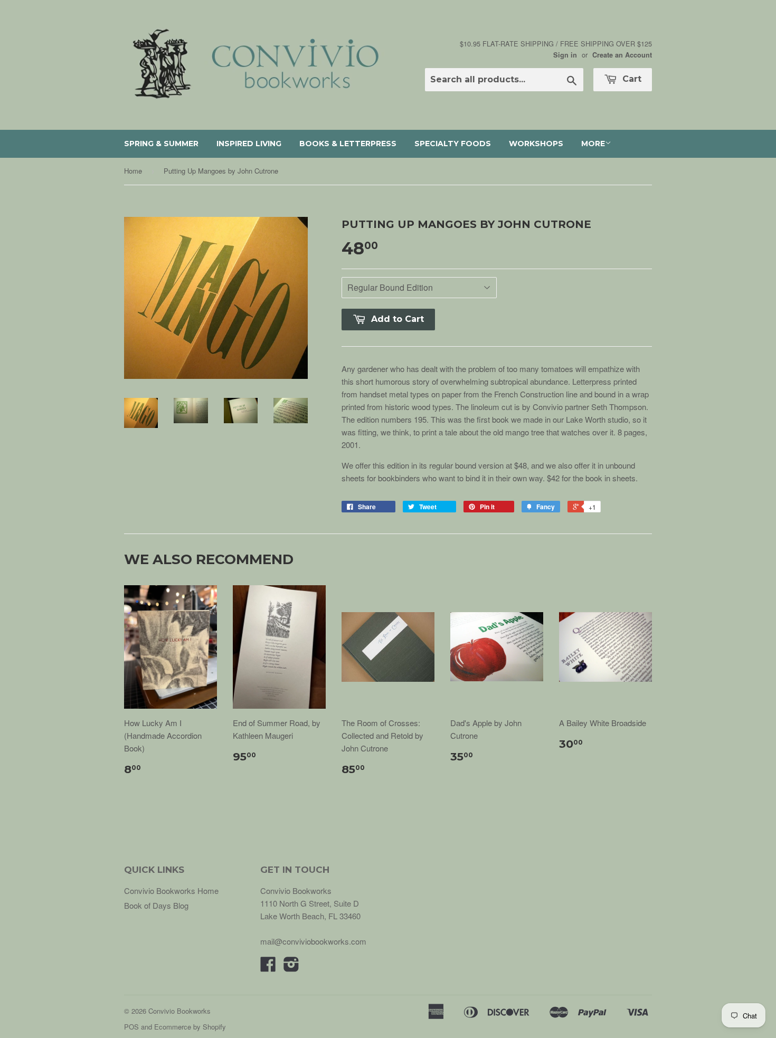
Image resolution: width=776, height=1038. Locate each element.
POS (131, 1027)
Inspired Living (248, 143)
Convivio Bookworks (179, 1011)
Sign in (565, 55)
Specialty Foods (452, 143)
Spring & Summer (161, 143)
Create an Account (622, 55)
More (593, 143)
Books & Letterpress (347, 143)
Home (133, 171)
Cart (630, 79)
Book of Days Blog (156, 905)
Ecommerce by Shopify (190, 1027)
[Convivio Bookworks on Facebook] (268, 967)
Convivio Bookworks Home (171, 890)
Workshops (536, 143)
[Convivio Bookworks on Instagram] (291, 967)
